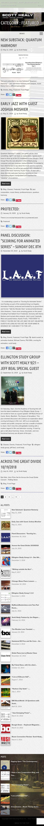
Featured (16, 90)
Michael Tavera (19, 340)
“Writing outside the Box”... (22, 569)
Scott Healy (23, 50)
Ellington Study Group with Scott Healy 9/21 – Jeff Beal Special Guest (20, 363)
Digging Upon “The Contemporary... (24, 761)
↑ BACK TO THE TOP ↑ (22, 823)
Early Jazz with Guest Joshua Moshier (26, 522)
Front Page (25, 90)
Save (19, 95)
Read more (6, 183)
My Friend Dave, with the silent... (24, 665)
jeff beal (13, 447)
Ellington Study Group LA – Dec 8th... (26, 557)
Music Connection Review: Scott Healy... (27, 737)
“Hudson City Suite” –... (21, 689)
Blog (10, 90)
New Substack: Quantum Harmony (25, 510)
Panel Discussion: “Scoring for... (24, 533)
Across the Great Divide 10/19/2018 (25, 545)
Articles (5, 90)
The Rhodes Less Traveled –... (23, 629)
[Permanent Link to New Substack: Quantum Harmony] (22, 65)
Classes (10, 189)
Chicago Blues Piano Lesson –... (24, 581)
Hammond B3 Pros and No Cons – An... (27, 641)
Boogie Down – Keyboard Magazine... (26, 725)
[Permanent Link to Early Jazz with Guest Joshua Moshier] (22, 133)
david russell (36, 337)
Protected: (10, 209)
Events (9, 337)
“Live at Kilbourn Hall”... (21, 677)
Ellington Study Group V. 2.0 (23, 593)
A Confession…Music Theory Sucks (24, 807)
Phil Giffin (29, 340)
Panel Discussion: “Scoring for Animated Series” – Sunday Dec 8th (21, 241)
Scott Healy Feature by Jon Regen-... (26, 617)
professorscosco (26, 192)
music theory (14, 192)
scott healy (12, 343)
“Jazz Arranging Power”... (21, 713)
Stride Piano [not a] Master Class (24, 653)
